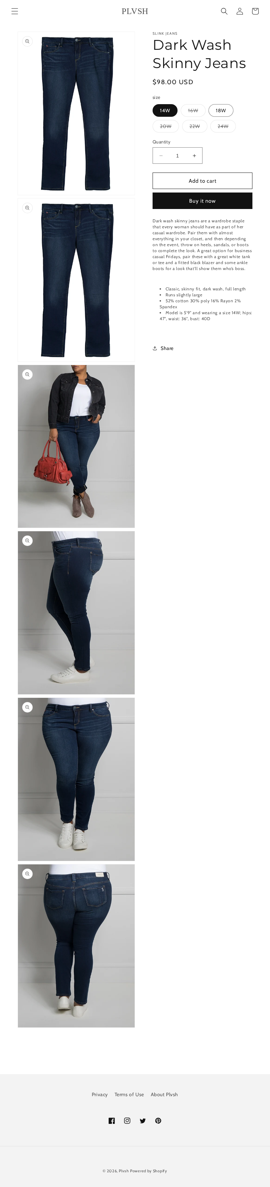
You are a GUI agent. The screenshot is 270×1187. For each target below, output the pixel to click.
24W (227, 128)
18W (221, 110)
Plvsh (124, 1170)
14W (165, 110)
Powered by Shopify (148, 1170)
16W (197, 112)
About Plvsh (165, 1094)
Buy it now (202, 201)
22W (198, 128)
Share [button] (167, 348)
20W (169, 128)
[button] (14, 11)
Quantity (162, 141)
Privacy (100, 1094)
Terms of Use (129, 1094)
